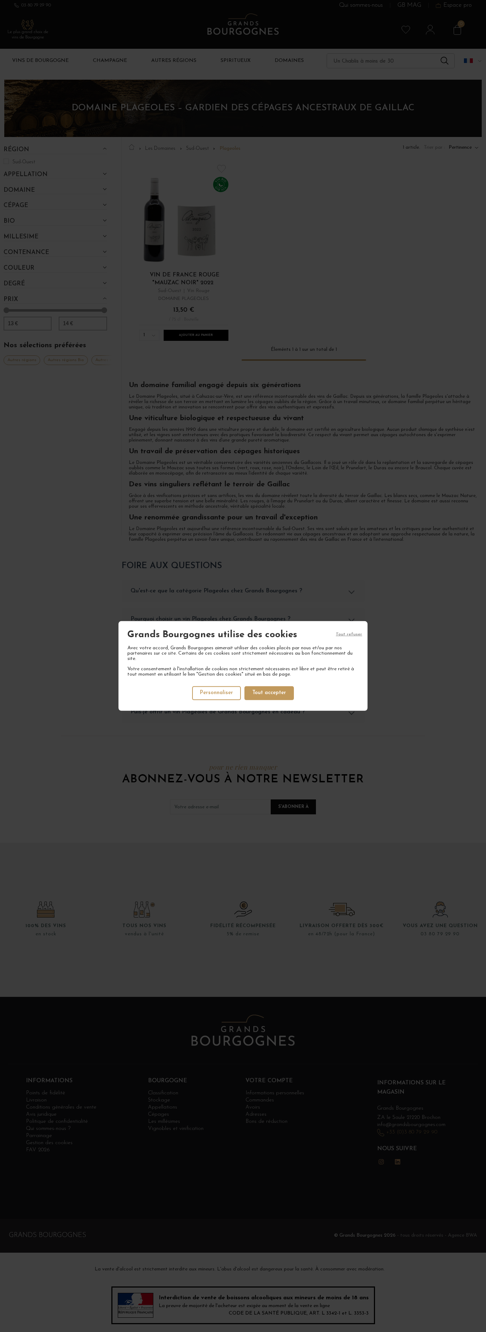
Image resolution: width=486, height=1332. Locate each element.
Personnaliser (216, 693)
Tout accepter (269, 693)
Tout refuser (349, 634)
